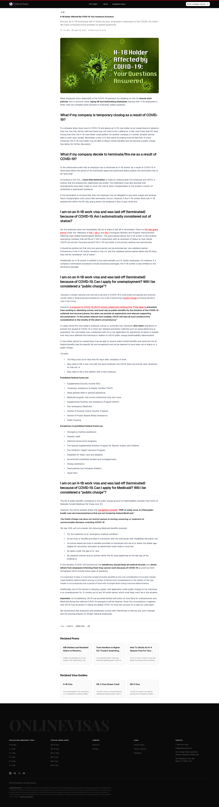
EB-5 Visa (135, 684)
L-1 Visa (12, 749)
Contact (95, 749)
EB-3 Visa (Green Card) (107, 684)
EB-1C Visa (55, 753)
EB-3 (107, 232)
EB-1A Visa (55, 745)
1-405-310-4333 (182, 745)
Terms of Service (140, 749)
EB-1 (91, 232)
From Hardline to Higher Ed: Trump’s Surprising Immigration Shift (108, 650)
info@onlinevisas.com (184, 748)
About (105, 4)
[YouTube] (24, 773)
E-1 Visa (12, 757)
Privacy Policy (139, 745)
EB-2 (97, 232)
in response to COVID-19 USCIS (85, 307)
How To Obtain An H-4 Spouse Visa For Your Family (141, 650)
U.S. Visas (93, 4)
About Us (95, 745)
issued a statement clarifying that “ (123, 307)
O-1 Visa (12, 753)
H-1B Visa (67, 684)
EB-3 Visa (54, 761)
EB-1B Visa (55, 749)
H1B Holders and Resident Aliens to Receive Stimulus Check (76, 650)
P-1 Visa (12, 765)
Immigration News (118, 4)
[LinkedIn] (10, 773)
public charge (130, 298)
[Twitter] (19, 773)
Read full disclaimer (26, 797)
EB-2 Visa (54, 757)
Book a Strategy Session (196, 4)
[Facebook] (15, 773)
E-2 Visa (12, 761)
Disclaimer (138, 753)
